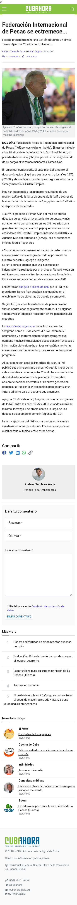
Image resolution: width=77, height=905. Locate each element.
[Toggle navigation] (72, 9)
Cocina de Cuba (28, 744)
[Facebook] (5, 452)
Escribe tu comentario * (19, 550)
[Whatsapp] (24, 452)
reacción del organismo (21, 326)
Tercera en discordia (26, 685)
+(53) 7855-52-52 (18, 880)
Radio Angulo (35, 51)
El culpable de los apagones (34, 734)
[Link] (30, 452)
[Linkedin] (18, 452)
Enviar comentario (19, 616)
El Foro (23, 728)
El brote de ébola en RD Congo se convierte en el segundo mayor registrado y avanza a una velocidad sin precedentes (38, 700)
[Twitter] (11, 452)
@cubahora (15, 884)
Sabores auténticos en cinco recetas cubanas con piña (45, 752)
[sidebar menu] (4, 9)
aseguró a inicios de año (34, 287)
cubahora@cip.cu (19, 889)
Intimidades (26, 764)
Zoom (22, 800)
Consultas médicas (31, 780)
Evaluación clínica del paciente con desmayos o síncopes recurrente (46, 788)
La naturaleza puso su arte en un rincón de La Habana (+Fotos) (45, 808)
